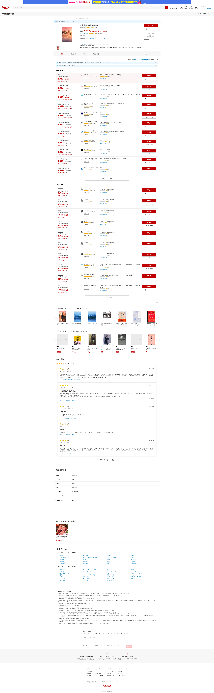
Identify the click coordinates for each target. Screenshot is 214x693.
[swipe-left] (56, 318)
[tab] (62, 54)
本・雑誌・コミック (68, 18)
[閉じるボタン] (158, 21)
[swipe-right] (158, 318)
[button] (177, 7)
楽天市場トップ (58, 18)
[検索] (166, 7)
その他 (75, 18)
